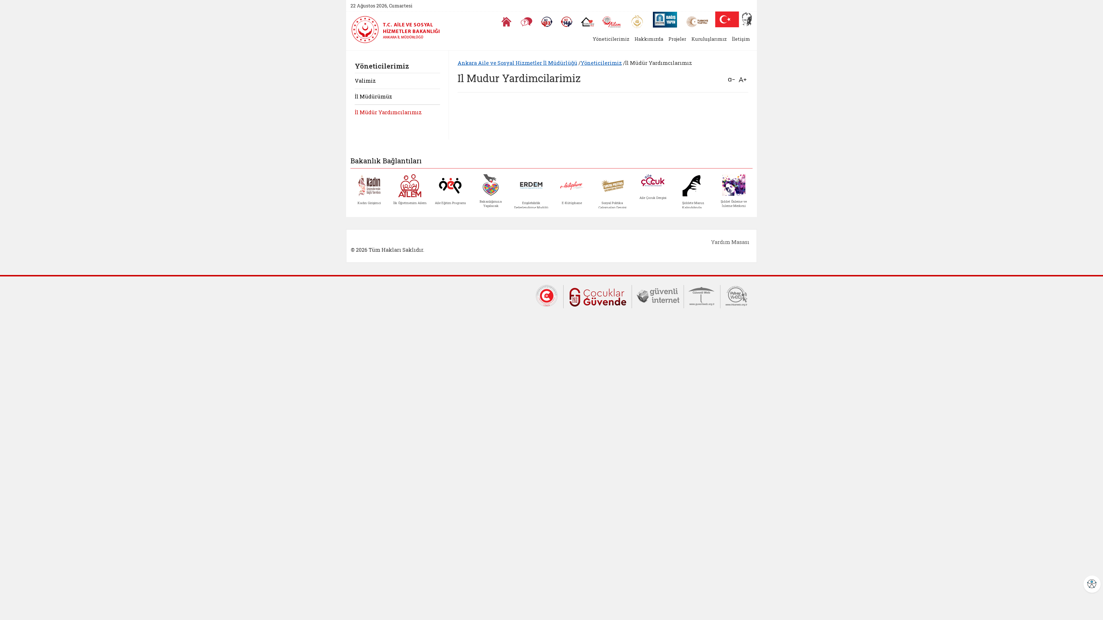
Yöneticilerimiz (601, 62)
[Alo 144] (566, 22)
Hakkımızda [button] (649, 39)
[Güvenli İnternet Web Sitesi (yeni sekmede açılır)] (657, 295)
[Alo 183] (546, 22)
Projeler (677, 39)
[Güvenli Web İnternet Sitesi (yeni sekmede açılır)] (702, 295)
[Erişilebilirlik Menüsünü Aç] (1092, 584)
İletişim (741, 39)
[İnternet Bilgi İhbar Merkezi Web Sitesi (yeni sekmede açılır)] (736, 295)
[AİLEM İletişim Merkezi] (612, 22)
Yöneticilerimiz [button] (611, 39)
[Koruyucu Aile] (587, 21)
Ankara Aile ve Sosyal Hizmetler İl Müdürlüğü (517, 62)
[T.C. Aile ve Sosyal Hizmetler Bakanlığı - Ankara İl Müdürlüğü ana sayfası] (367, 29)
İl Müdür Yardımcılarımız (388, 112)
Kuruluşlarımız (709, 39)
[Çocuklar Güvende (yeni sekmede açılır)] (597, 296)
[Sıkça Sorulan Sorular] (526, 22)
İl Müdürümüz (373, 96)
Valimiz (365, 80)
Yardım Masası (730, 242)
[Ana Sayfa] (506, 22)
